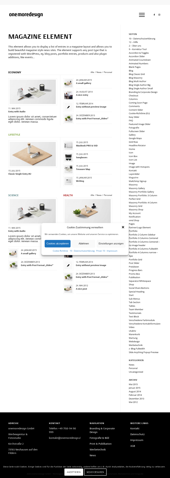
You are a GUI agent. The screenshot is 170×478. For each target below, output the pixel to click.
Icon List (133, 159)
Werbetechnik (136, 345)
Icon (131, 152)
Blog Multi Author (137, 81)
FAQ (131, 120)
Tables (132, 305)
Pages (132, 223)
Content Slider (136, 109)
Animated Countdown (140, 59)
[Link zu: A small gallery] (68, 83)
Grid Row (133, 141)
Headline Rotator (137, 145)
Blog (131, 70)
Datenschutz (137, 434)
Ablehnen (84, 243)
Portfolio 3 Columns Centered (143, 238)
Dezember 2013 (136, 398)
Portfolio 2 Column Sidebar (142, 234)
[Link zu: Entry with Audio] (33, 92)
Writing (80, 181)
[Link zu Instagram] (159, 14)
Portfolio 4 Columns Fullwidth (143, 248)
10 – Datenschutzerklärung (82, 250)
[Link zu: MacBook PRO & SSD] (68, 146)
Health (68, 195)
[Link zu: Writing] (68, 181)
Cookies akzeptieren (57, 243)
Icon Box (133, 156)
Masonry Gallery (137, 188)
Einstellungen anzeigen (111, 243)
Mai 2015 (133, 384)
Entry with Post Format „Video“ (92, 118)
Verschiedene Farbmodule (142, 320)
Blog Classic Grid (137, 74)
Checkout (133, 95)
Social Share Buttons (139, 287)
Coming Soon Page (138, 102)
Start (131, 295)
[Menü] (141, 14)
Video (131, 327)
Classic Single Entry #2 (19, 173)
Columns (133, 99)
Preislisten (134, 266)
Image (132, 163)
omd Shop (134, 220)
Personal (133, 368)
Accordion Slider (137, 56)
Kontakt (133, 170)
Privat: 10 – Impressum (106, 250)
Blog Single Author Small (141, 88)
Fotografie (134, 127)
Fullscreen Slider (137, 131)
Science (13, 195)
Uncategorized (136, 371)
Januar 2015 (134, 387)
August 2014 (135, 391)
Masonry (133, 184)
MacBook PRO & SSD (87, 145)
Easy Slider (134, 116)
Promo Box (134, 273)
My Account (135, 213)
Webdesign (134, 341)
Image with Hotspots (139, 166)
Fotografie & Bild (99, 438)
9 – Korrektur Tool (138, 49)
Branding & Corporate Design (143, 92)
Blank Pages (135, 66)
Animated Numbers (138, 63)
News (131, 364)
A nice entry (82, 95)
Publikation (134, 277)
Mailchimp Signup (137, 181)
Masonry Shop (136, 209)
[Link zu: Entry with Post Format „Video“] (68, 119)
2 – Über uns (135, 45)
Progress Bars (135, 270)
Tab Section (134, 302)
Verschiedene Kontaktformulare (144, 323)
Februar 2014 (135, 394)
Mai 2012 (133, 402)
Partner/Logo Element (140, 227)
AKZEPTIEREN (74, 472)
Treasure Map (83, 169)
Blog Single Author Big (139, 84)
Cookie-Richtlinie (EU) (139, 113)
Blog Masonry (135, 77)
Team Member (136, 309)
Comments (134, 106)
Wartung (133, 337)
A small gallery (83, 83)
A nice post (81, 288)
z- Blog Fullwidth (137, 348)
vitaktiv (132, 330)
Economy (14, 72)
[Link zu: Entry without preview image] (68, 107)
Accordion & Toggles (139, 52)
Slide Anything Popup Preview (143, 352)
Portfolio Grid (135, 259)
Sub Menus (134, 298)
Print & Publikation (101, 443)
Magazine (133, 177)
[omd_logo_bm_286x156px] (26, 14)
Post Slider (134, 263)
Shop (131, 284)
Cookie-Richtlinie (60, 250)
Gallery (132, 134)
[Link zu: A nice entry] (68, 95)
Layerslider (134, 173)
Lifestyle (14, 134)
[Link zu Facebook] (154, 14)
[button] (123, 227)
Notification (135, 216)
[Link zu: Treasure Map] (68, 169)
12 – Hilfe (133, 42)
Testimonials (135, 313)
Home (132, 149)
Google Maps (135, 138)
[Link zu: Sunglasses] (68, 157)
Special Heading (136, 291)
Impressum (136, 440)
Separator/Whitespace (140, 280)
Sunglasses (81, 157)
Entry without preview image (91, 106)
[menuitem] (141, 14)
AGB (132, 446)
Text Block (134, 316)
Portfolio (133, 230)
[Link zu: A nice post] (68, 289)
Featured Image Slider (139, 124)
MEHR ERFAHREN (95, 472)
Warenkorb (134, 334)
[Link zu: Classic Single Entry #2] (33, 154)
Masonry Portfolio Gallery (141, 191)
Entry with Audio (16, 111)
